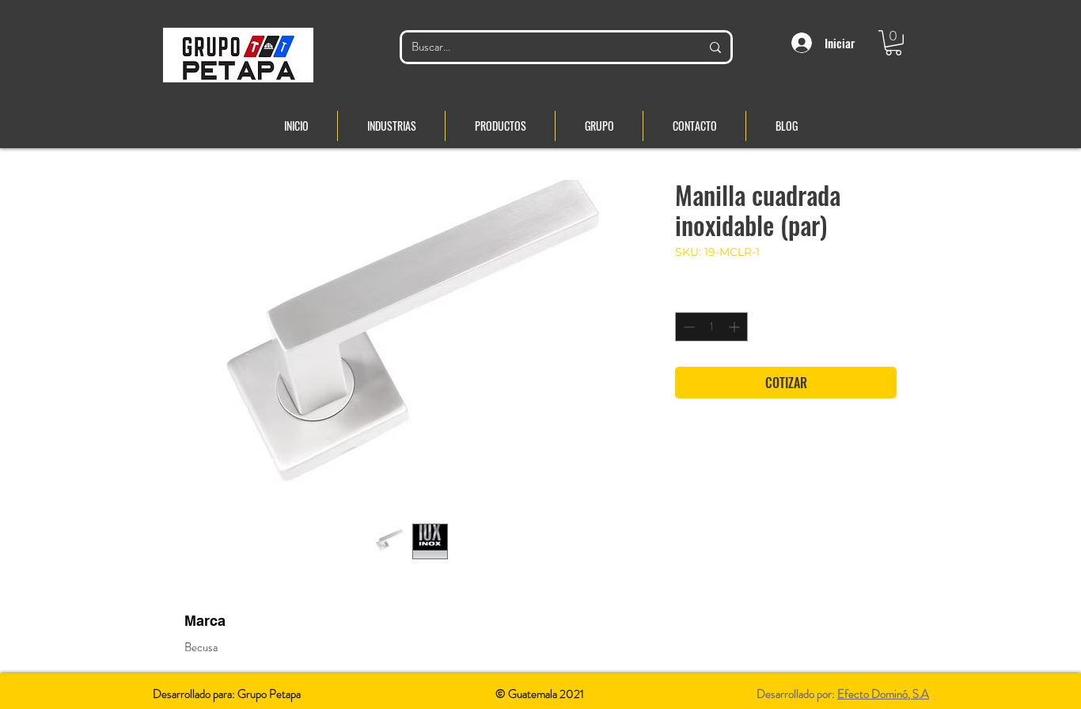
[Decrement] (687, 327)
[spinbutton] (711, 327)
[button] (893, 42)
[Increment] (735, 327)
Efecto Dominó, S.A (883, 694)
